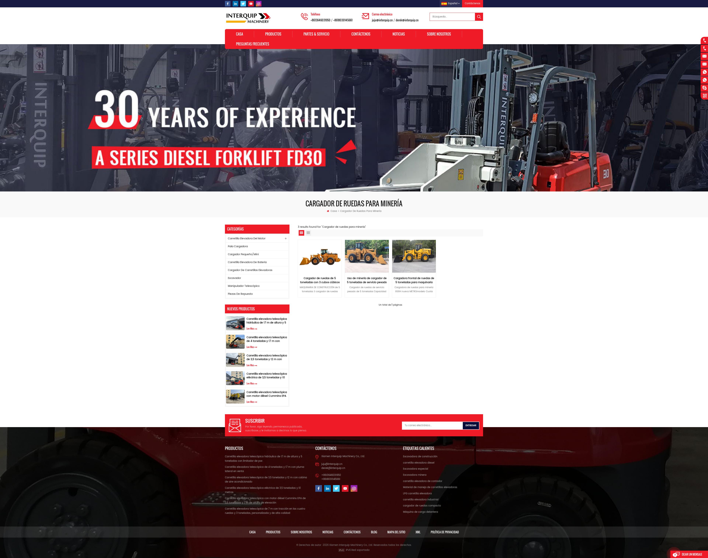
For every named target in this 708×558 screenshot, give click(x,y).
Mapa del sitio (396, 532)
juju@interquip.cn (382, 20)
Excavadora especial (415, 469)
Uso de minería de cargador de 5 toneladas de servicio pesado (367, 280)
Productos (273, 34)
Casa (239, 34)
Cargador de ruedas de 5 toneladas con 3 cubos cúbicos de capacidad (320, 280)
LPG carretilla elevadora (417, 494)
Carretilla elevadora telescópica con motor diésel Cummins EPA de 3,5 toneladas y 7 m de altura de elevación (267, 394)
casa (252, 532)
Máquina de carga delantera (420, 512)
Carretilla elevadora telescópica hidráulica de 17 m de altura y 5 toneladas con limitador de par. (267, 321)
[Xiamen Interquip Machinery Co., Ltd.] (249, 18)
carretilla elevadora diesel (418, 463)
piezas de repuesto (240, 294)
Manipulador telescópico (244, 286)
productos (273, 532)
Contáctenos (472, 4)
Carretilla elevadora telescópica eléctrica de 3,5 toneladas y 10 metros (267, 375)
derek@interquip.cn (407, 20)
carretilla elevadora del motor (247, 238)
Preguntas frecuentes (252, 44)
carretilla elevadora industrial (420, 500)
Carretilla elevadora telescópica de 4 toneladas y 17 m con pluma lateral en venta (267, 339)
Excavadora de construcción (420, 457)
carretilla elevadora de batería (247, 262)
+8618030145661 (343, 20)
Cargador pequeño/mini (243, 254)
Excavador (234, 278)
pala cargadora (238, 246)
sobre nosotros (439, 34)
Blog (374, 532)
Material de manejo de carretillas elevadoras (430, 487)
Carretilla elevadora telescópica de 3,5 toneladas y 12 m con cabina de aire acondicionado (267, 357)
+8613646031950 (320, 20)
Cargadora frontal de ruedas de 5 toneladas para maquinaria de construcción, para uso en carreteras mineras (414, 280)
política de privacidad (445, 532)
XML (418, 532)
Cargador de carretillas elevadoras (250, 270)
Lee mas (250, 328)
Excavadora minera (414, 475)
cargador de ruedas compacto (422, 506)
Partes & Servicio (316, 34)
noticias (327, 532)
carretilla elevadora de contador (422, 481)
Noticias (399, 34)
